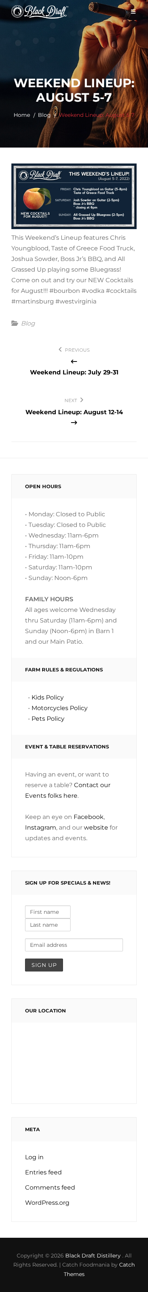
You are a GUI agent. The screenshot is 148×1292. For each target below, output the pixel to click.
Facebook (89, 816)
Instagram (40, 827)
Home (22, 115)
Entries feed (43, 1172)
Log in (34, 1157)
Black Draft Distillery (93, 1255)
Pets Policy (48, 718)
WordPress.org (47, 1202)
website (96, 827)
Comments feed (50, 1187)
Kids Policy (47, 697)
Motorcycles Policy (59, 708)
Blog (44, 115)
